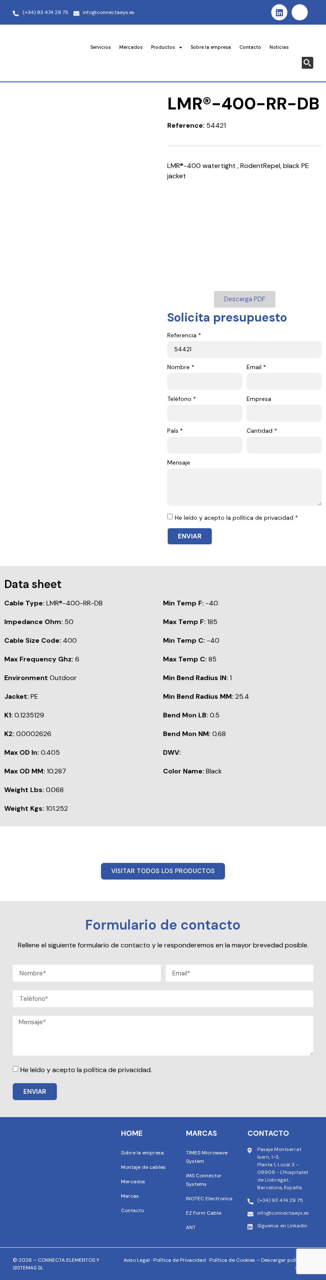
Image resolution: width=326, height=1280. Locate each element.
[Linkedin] (279, 12)
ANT (191, 1227)
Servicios (100, 47)
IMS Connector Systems (204, 1180)
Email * (256, 367)
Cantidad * (262, 431)
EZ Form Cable (203, 1213)
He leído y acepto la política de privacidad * (236, 517)
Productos (163, 47)
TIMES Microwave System (207, 1157)
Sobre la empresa (211, 47)
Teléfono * (181, 399)
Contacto (250, 47)
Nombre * (180, 367)
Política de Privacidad (179, 1260)
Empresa (259, 399)
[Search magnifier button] (307, 63)
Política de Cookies (232, 1260)
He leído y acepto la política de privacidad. (86, 1069)
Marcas (130, 1196)
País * (175, 431)
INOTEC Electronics (209, 1198)
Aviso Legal (137, 1260)
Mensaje (178, 462)
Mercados (131, 47)
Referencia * (184, 335)
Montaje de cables (143, 1167)
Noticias (279, 47)
